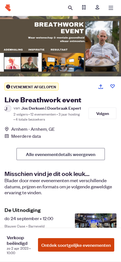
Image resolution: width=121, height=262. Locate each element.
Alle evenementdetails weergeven (60, 154)
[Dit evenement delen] (100, 86)
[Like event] (112, 86)
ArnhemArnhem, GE (33, 129)
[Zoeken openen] (70, 7)
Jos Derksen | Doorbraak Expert (51, 107)
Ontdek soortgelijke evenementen (76, 245)
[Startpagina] (8, 7)
